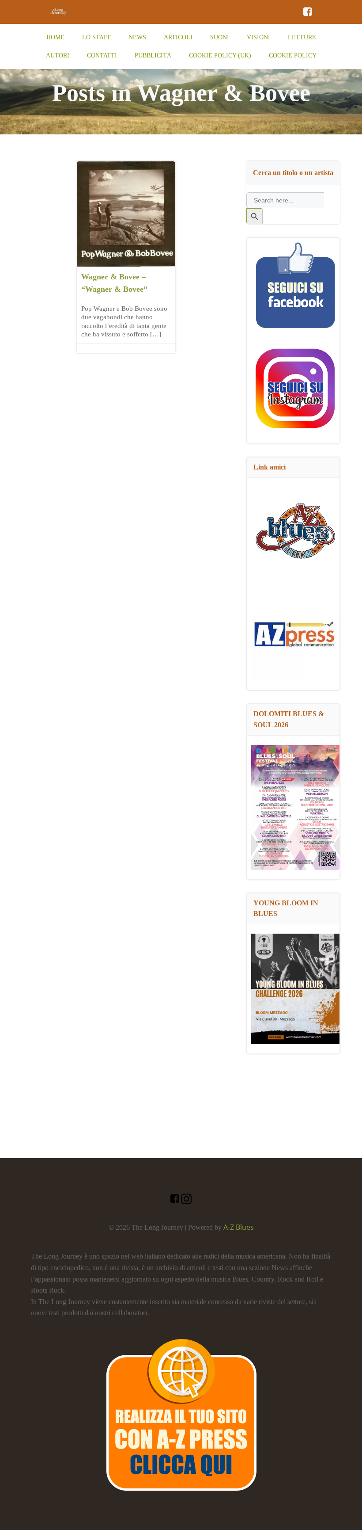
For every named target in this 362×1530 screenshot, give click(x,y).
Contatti (102, 55)
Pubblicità (153, 55)
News (137, 37)
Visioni (258, 37)
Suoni (219, 37)
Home (55, 37)
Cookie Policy (293, 55)
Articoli (178, 37)
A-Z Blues (238, 1227)
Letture (302, 37)
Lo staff (96, 37)
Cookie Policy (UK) (220, 55)
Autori (57, 55)
